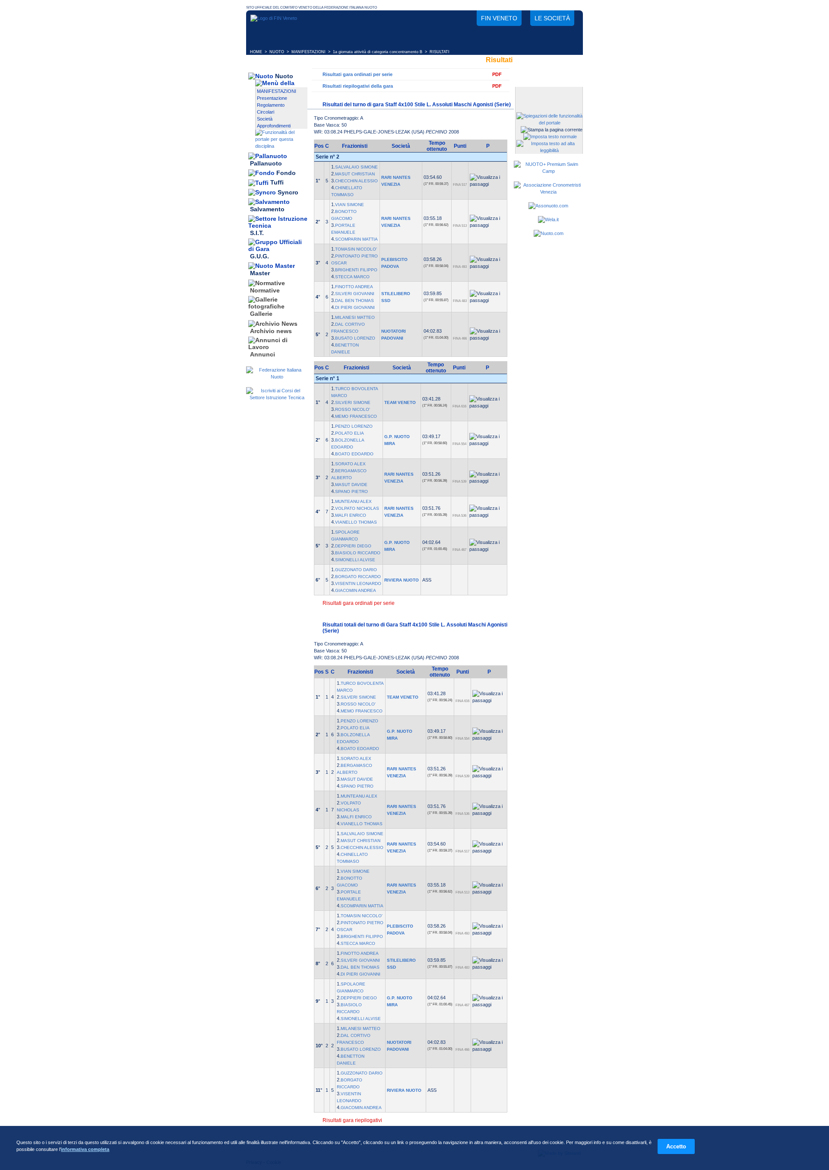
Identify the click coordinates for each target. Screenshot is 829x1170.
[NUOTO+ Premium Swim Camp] (548, 171)
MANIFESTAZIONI (308, 52)
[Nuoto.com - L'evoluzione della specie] (548, 233)
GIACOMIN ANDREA (355, 590)
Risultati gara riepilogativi (352, 1120)
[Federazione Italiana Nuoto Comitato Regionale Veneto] (273, 18)
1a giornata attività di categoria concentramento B (377, 52)
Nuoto (284, 76)
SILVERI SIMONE (352, 402)
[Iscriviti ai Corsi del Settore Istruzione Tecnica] (276, 397)
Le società (552, 18)
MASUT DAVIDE (351, 484)
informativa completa (85, 1149)
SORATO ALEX (350, 463)
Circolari (265, 111)
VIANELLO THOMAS (356, 522)
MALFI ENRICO (350, 515)
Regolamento (271, 105)
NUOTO (276, 52)
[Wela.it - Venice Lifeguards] (548, 219)
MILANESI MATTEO (355, 317)
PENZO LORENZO (354, 426)
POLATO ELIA (349, 433)
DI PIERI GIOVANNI (355, 307)
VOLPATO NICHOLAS (357, 508)
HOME (256, 52)
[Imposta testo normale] (550, 136)
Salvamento (267, 209)
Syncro (288, 192)
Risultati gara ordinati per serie (357, 74)
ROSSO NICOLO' (352, 409)
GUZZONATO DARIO (356, 569)
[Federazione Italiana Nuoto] (276, 376)
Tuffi (277, 182)
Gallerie (261, 314)
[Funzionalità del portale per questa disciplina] (281, 146)
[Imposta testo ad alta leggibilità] (549, 150)
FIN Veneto (499, 18)
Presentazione (272, 98)
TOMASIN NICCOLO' (356, 249)
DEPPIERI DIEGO (353, 546)
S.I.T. (257, 232)
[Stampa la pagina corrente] (551, 129)
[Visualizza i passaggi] (488, 181)
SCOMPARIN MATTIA (356, 239)
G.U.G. (259, 256)
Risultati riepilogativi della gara (358, 86)
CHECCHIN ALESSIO (356, 180)
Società (264, 118)
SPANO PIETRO (351, 491)
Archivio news (271, 330)
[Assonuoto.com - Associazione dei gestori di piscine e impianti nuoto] (548, 205)
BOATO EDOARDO (354, 453)
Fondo (286, 172)
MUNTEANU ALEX (353, 501)
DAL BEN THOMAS (354, 300)
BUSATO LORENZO (355, 338)
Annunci (262, 354)
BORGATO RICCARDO (358, 576)
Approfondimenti (274, 125)
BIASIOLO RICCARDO (357, 552)
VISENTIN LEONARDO (358, 583)
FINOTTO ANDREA (354, 286)
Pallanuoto (266, 163)
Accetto (676, 1146)
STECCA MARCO (352, 276)
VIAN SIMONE (349, 204)
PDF (497, 74)
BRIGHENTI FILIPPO (356, 269)
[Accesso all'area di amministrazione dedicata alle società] (548, 94)
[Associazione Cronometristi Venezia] (548, 191)
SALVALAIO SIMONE (356, 167)
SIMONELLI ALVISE (355, 559)
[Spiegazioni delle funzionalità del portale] (549, 122)
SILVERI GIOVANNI (354, 293)
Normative (265, 290)
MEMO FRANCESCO (356, 416)
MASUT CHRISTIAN (355, 174)
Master (260, 273)
